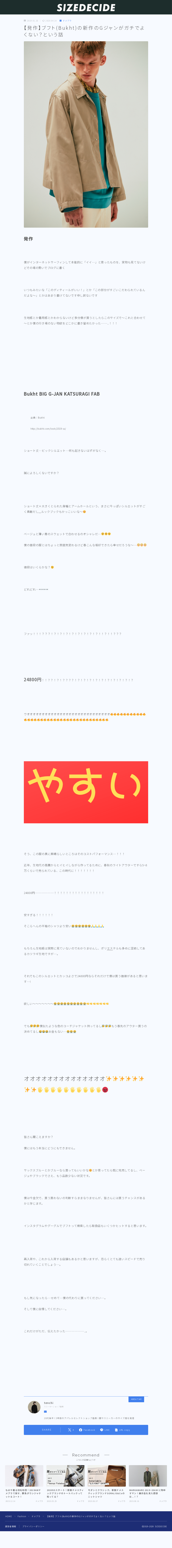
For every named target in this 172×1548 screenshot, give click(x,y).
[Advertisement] (86, 366)
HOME (8, 1516)
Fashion (22, 1516)
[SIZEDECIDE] (86, 7)
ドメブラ (67, 21)
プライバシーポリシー (33, 1526)
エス (110, 948)
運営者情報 (10, 1526)
